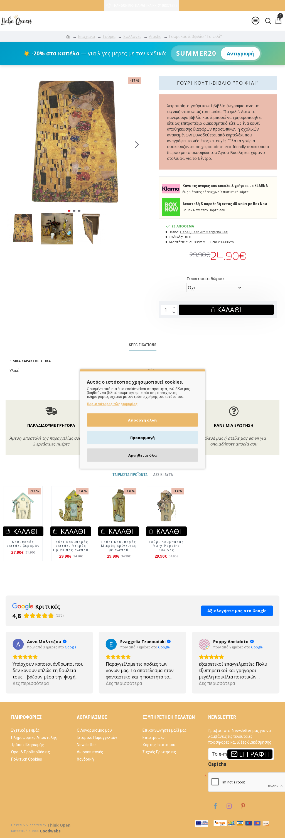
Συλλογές (132, 36)
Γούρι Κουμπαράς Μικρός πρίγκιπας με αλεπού (118, 546)
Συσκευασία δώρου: (205, 278)
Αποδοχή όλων (142, 420)
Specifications (142, 345)
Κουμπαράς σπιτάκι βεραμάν (23, 544)
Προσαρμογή (142, 437)
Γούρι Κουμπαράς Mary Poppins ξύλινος (166, 546)
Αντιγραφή (240, 53)
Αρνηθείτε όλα (142, 455)
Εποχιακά (86, 36)
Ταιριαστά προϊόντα (130, 474)
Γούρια (109, 36)
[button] (11, 144)
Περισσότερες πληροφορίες (112, 403)
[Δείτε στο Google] (18, 644)
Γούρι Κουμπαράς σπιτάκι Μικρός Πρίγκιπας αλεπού (71, 546)
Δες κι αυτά (163, 474)
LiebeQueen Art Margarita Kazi (204, 232)
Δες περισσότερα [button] (31, 683)
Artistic (155, 36)
